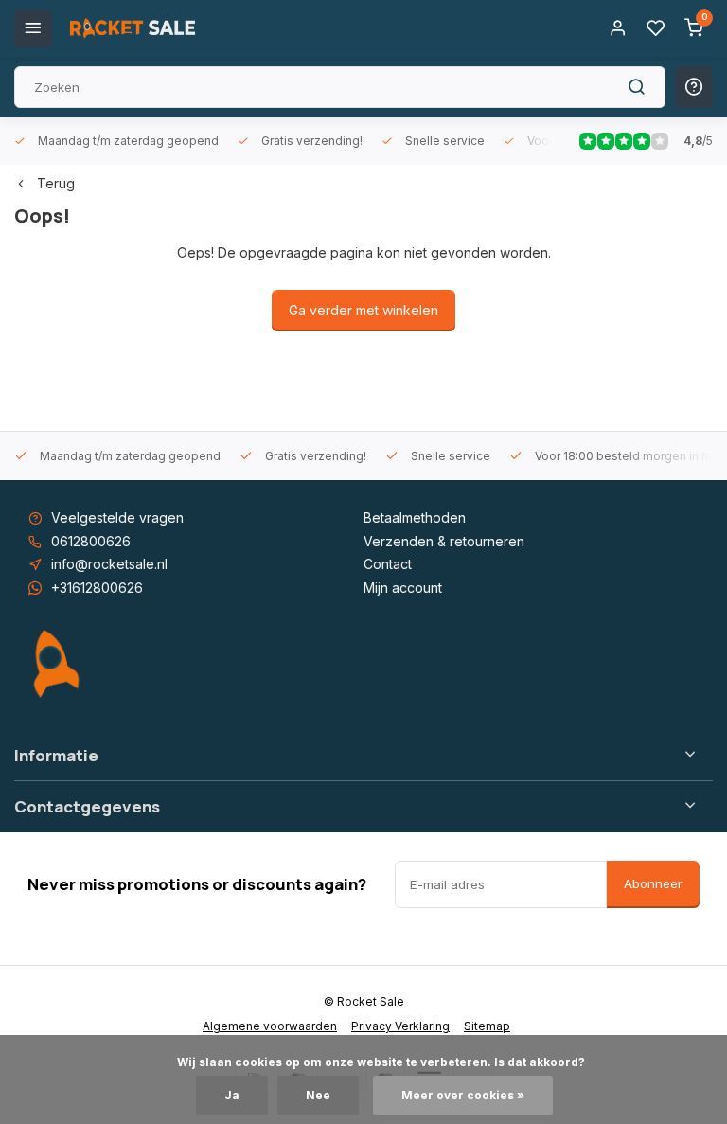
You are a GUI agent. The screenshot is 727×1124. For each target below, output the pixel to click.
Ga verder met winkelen (363, 310)
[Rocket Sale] (132, 28)
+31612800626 (97, 588)
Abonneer (653, 883)
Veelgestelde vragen (117, 517)
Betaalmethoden (415, 517)
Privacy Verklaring (400, 1026)
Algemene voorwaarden (270, 1026)
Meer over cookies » (462, 1095)
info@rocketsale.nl (109, 564)
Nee (318, 1095)
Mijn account (403, 588)
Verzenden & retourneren (444, 541)
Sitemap (487, 1026)
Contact (388, 564)
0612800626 (91, 541)
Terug (56, 183)
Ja (231, 1095)
